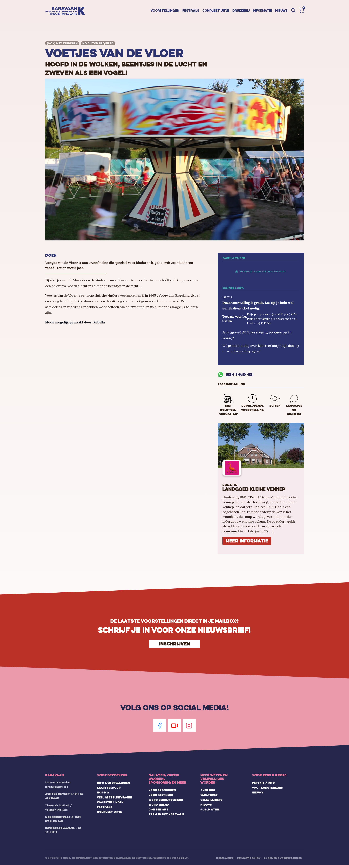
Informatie (262, 10)
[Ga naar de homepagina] (65, 11)
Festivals (190, 10)
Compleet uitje (215, 10)
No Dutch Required (98, 43)
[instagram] (189, 725)
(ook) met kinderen (62, 43)
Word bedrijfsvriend (166, 799)
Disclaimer (225, 858)
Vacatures (209, 794)
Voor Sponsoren (162, 790)
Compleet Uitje (109, 811)
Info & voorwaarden (113, 782)
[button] (301, 10)
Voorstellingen (165, 10)
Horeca (103, 792)
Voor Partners (161, 794)
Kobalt (182, 857)
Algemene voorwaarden (283, 858)
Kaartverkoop (109, 787)
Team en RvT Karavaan (166, 814)
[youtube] (174, 725)
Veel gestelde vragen (114, 797)
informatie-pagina (245, 351)
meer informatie (247, 541)
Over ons (207, 790)
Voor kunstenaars (267, 787)
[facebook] (160, 725)
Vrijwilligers (211, 799)
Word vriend (159, 804)
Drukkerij (241, 10)
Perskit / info (263, 782)
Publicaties (210, 809)
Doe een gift (159, 809)
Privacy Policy (249, 858)
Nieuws (281, 10)
